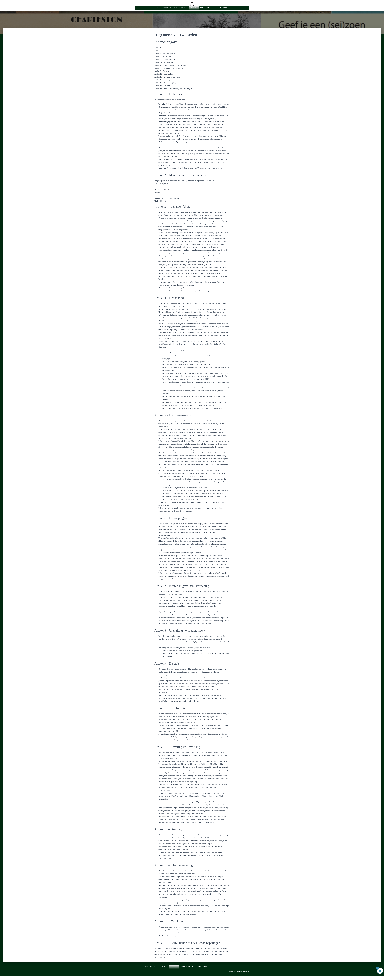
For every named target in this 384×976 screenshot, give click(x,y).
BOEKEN (165, 8)
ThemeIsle (246, 971)
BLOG (214, 8)
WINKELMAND (205, 8)
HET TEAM (173, 8)
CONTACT (193, 8)
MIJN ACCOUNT (223, 8)
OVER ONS (182, 8)
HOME (158, 8)
